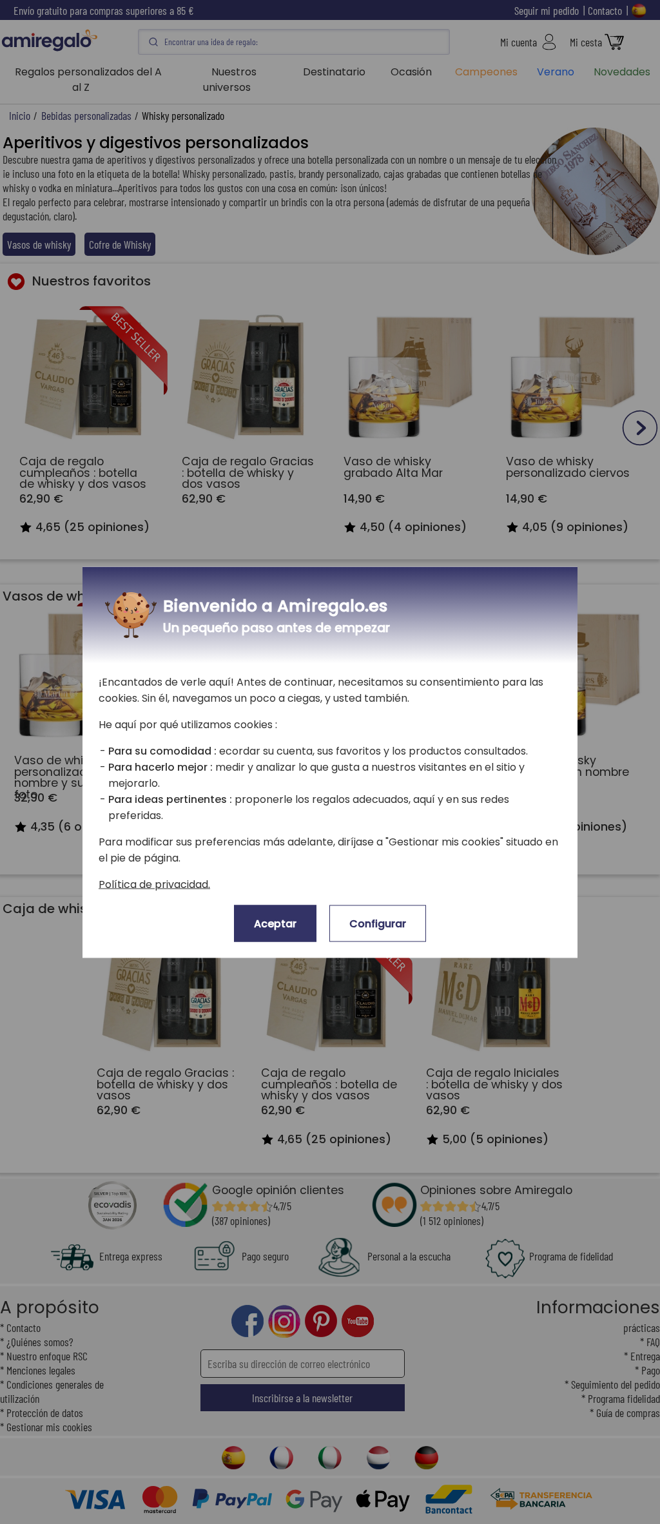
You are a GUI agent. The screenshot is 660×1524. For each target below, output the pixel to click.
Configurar (377, 923)
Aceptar (275, 923)
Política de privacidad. (154, 883)
